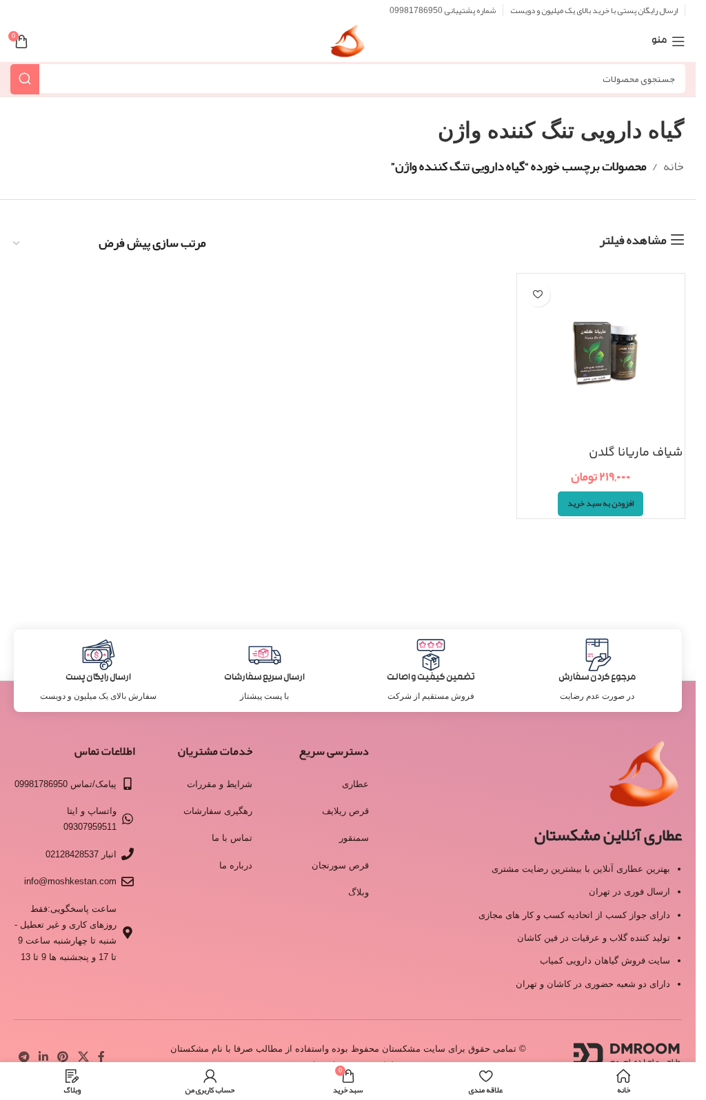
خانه (673, 166)
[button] (600, 503)
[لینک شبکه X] (83, 1057)
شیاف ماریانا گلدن (636, 452)
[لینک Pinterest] (63, 1057)
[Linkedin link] (43, 1057)
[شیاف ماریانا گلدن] (601, 358)
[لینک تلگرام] (24, 1057)
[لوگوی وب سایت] (348, 45)
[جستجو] (24, 79)
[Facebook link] (101, 1057)
